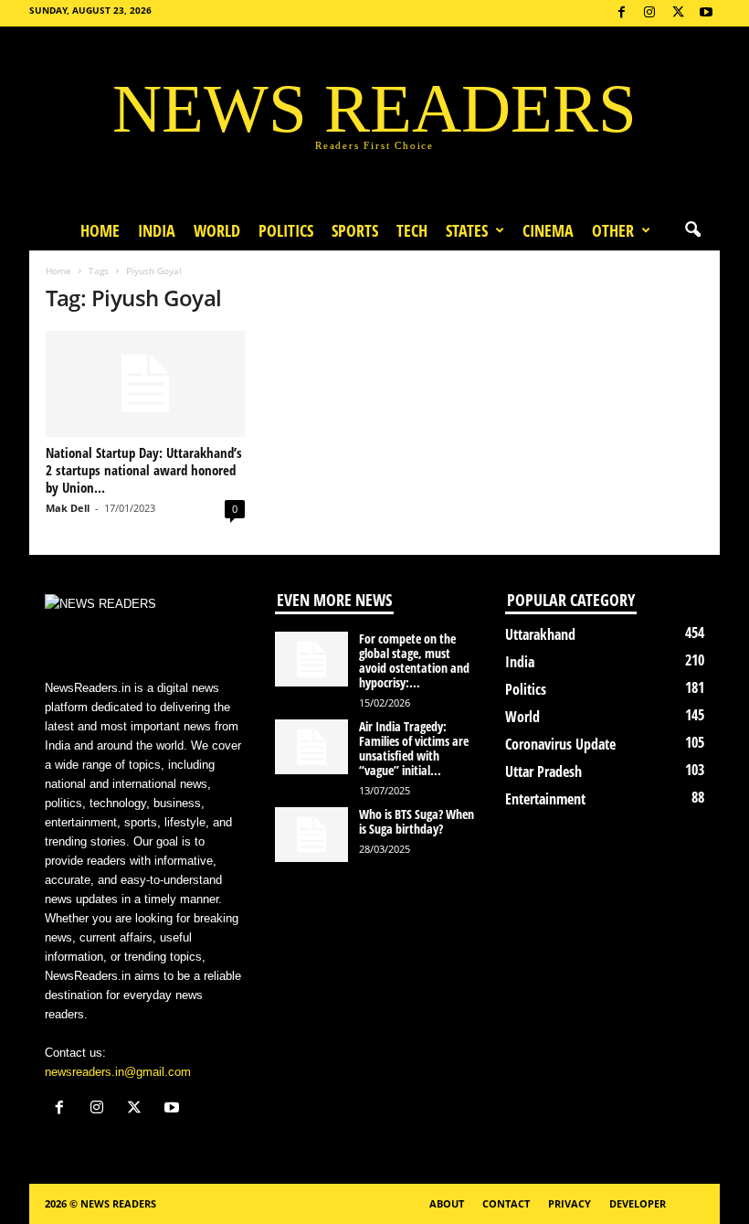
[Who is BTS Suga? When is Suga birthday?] (311, 834)
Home (100, 230)
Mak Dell (68, 508)
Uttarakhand (540, 634)
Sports (355, 230)
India (156, 230)
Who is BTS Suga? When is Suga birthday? (416, 821)
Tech (411, 230)
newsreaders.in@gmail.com (118, 1072)
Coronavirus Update (560, 744)
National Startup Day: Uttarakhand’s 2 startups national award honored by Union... (144, 469)
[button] (692, 230)
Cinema (548, 230)
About (446, 1203)
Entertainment (545, 799)
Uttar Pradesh (543, 771)
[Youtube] (706, 13)
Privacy (569, 1203)
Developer (637, 1203)
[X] (678, 13)
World (217, 230)
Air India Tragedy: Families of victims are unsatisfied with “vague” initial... (414, 748)
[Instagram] (649, 13)
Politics (285, 230)
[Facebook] (621, 13)
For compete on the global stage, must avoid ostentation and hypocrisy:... (414, 660)
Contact (506, 1203)
